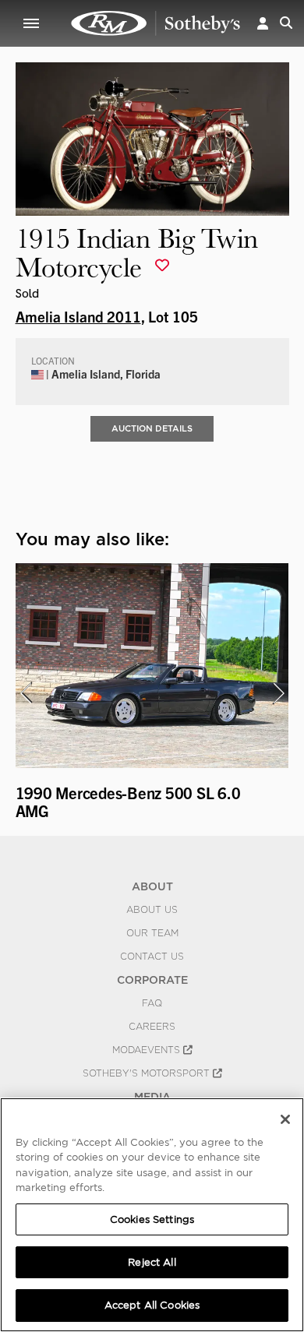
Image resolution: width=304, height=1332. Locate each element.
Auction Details (152, 428)
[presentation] (26, 693)
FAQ (152, 1003)
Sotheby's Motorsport (148, 1073)
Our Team (152, 933)
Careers (152, 1026)
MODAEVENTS (147, 1050)
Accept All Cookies (152, 1305)
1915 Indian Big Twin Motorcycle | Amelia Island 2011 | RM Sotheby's (156, 23)
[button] (262, 23)
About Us (152, 909)
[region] (152, 1215)
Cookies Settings (152, 1219)
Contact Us (152, 956)
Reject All (151, 1262)
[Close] (285, 1119)
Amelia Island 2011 (78, 316)
